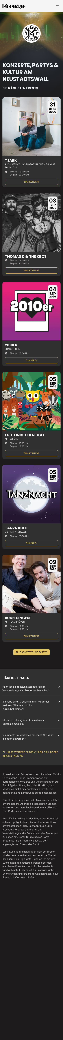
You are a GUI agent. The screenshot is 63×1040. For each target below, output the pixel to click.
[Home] (13, 6)
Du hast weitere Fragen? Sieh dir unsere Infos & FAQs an (30, 754)
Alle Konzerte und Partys (31, 652)
